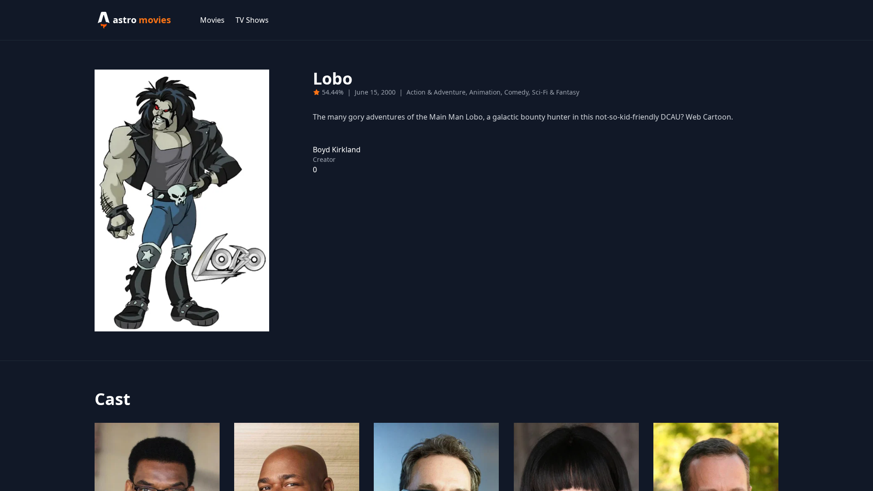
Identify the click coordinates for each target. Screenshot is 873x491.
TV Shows (252, 20)
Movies (212, 20)
